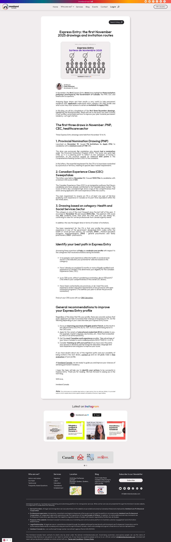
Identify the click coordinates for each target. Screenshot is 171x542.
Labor (56, 481)
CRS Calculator (160, 7)
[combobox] (7, 540)
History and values (34, 478)
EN (7, 540)
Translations (58, 486)
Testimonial (32, 483)
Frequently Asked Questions (38, 486)
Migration (57, 478)
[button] (67, 6)
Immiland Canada (65, 363)
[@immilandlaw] (72, 415)
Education (57, 483)
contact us (85, 355)
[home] (9, 6)
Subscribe (131, 480)
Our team (31, 481)
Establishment (58, 488)
